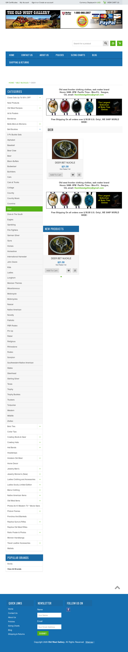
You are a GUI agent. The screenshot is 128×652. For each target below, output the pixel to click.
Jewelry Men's (13, 468)
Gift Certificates (11, 2)
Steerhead (11, 373)
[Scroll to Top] (118, 588)
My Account (24, 2)
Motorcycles (12, 299)
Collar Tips (12, 431)
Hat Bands (11, 447)
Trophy (10, 389)
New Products (13, 102)
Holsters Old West (14, 458)
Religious (11, 341)
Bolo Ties (11, 426)
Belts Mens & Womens (16, 123)
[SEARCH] (105, 43)
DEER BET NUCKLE (65, 162)
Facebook (68, 609)
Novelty (10, 314)
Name (40, 609)
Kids (9, 267)
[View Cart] (119, 43)
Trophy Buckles (13, 394)
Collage (10, 187)
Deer (9, 208)
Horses (10, 246)
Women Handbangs (15, 537)
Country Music (13, 198)
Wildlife (10, 415)
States (10, 368)
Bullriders (11, 171)
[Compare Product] (113, 43)
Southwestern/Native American (20, 362)
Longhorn (11, 277)
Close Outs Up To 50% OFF (19, 97)
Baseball (11, 145)
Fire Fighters (12, 230)
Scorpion (11, 357)
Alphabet (11, 139)
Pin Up (10, 330)
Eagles (10, 219)
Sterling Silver (13, 378)
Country (10, 192)
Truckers (11, 399)
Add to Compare (79, 175)
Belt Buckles (22, 82)
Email (39, 621)
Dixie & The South (15, 214)
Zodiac (10, 421)
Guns (9, 240)
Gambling (11, 224)
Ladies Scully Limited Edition (19, 484)
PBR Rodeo (12, 325)
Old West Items (13, 500)
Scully (9, 563)
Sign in (34, 2)
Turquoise (11, 405)
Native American (14, 309)
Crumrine (11, 203)
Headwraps (12, 452)
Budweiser (11, 166)
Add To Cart (55, 174)
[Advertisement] (62, 73)
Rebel (9, 336)
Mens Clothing (13, 490)
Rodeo (10, 352)
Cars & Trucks (13, 182)
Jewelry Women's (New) (17, 474)
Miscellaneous (13, 288)
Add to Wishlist (73, 175)
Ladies (10, 272)
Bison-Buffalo (13, 161)
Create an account (46, 2)
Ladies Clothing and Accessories (21, 479)
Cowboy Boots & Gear (16, 437)
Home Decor (12, 463)
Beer (9, 155)
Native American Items (16, 495)
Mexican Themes (14, 283)
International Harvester (17, 256)
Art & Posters (12, 113)
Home (11, 82)
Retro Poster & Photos (16, 532)
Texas (9, 383)
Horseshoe (12, 251)
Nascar (10, 304)
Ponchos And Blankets (17, 516)
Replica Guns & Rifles (16, 521)
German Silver (13, 235)
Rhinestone (12, 346)
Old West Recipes (14, 108)
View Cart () (113, 2)
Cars (9, 177)
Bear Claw (11, 150)
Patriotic (10, 320)
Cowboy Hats (13, 442)
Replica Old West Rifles (17, 527)
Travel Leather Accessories (18, 543)
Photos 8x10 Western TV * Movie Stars (23, 505)
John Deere (12, 261)
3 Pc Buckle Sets (14, 134)
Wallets (10, 548)
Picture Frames (13, 511)
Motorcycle (12, 293)
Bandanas (11, 118)
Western (10, 410)
